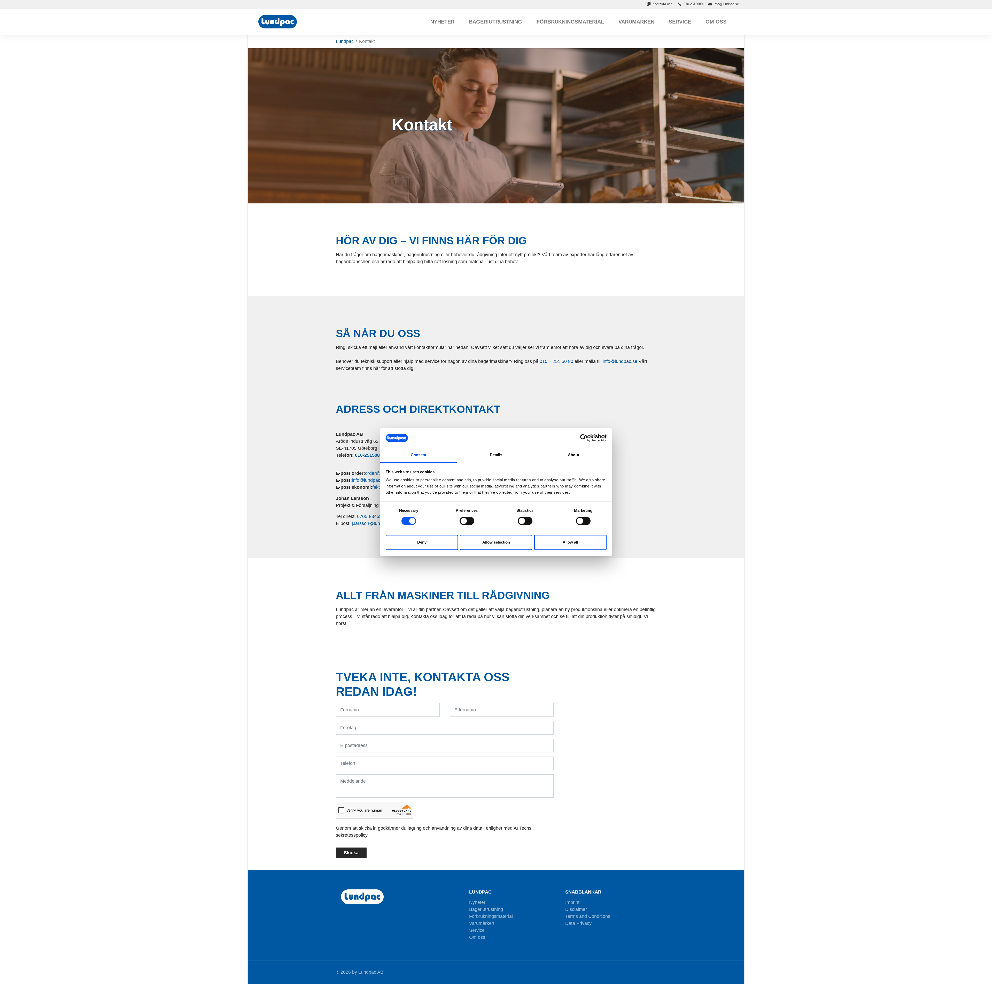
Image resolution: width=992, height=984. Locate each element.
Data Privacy (578, 923)
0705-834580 (370, 516)
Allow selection (496, 542)
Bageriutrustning (486, 909)
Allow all (570, 542)
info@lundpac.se (726, 4)
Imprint (572, 902)
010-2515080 (693, 4)
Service (477, 930)
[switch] (467, 521)
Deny (422, 542)
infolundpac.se (620, 361)
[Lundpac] (278, 22)
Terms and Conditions (587, 916)
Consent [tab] (418, 455)
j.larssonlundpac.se (374, 523)
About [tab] (573, 455)
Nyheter (477, 902)
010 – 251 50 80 (556, 361)
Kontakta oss (662, 4)
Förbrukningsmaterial (491, 916)
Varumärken (481, 923)
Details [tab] (496, 455)
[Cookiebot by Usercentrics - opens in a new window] (584, 438)
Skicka (351, 852)
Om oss (477, 937)
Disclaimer (576, 909)
